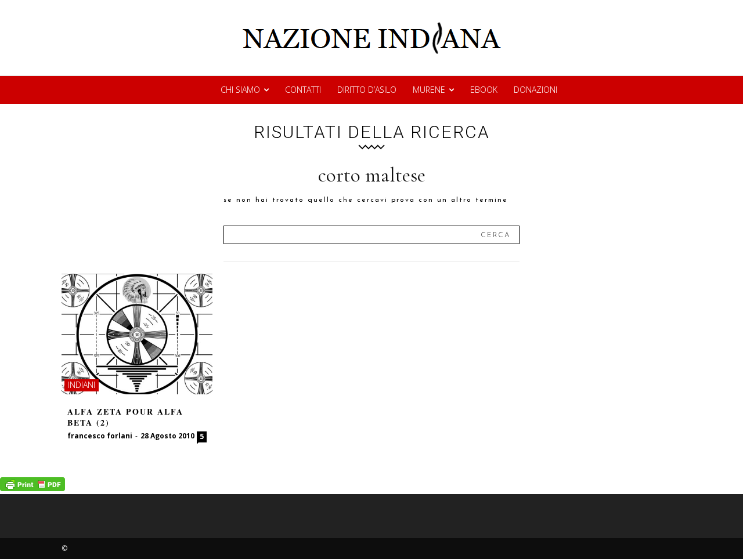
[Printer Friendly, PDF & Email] (32, 488)
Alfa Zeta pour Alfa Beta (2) (125, 417)
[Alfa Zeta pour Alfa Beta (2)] (137, 334)
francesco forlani (99, 436)
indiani (81, 384)
